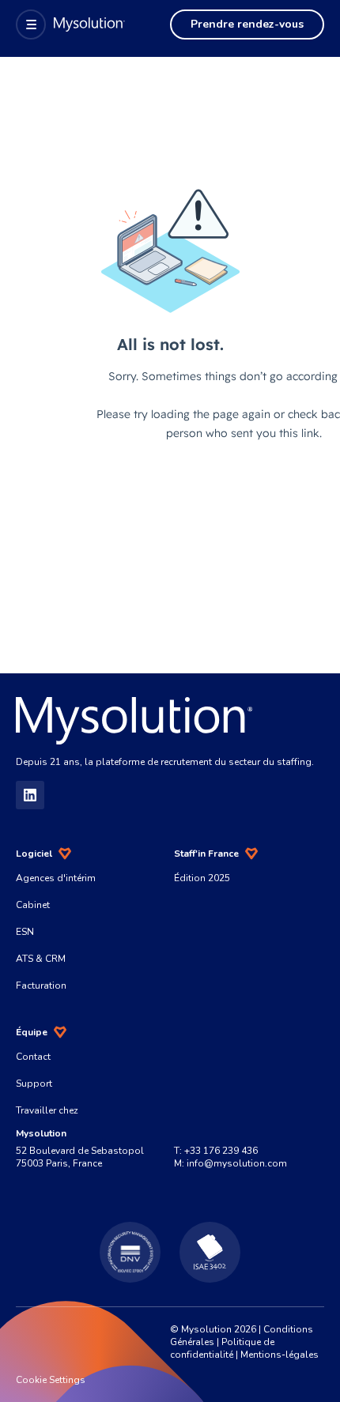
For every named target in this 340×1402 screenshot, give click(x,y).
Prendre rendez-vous (247, 24)
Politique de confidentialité (222, 1348)
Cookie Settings (50, 1380)
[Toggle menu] (31, 24)
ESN (25, 931)
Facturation (41, 985)
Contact (33, 1056)
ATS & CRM (41, 958)
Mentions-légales (279, 1354)
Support (34, 1083)
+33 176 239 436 (221, 1150)
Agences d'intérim (56, 878)
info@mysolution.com (237, 1163)
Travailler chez (47, 1110)
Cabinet (33, 905)
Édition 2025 (202, 878)
